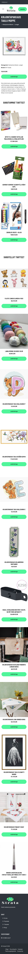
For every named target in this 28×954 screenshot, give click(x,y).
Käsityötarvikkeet (8, 24)
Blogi (5, 927)
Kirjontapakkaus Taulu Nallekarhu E (14, 509)
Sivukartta (20, 951)
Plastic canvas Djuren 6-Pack (14, 298)
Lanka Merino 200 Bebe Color (14, 351)
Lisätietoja (14, 76)
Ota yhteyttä (13, 949)
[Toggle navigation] (3, 9)
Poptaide (6, 921)
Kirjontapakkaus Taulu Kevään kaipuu (14, 457)
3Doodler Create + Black (14, 232)
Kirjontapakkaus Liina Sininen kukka (14, 719)
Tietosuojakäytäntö (10, 951)
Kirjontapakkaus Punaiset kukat (14, 827)
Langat (17, 24)
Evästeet (20, 949)
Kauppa (22, 9)
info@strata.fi (4, 2)
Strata (5, 918)
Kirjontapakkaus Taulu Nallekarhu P (14, 404)
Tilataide (6, 924)
